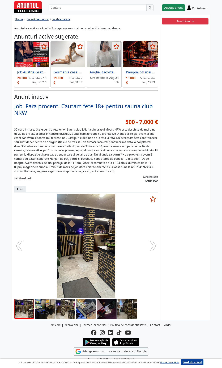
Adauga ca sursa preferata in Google (114, 351)
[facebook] (93, 332)
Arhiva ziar (71, 325)
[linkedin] (110, 332)
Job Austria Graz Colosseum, (40, 72)
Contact (155, 325)
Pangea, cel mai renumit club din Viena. (157, 72)
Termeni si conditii (94, 325)
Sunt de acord (192, 362)
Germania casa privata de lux (76, 72)
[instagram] (102, 332)
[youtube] (128, 332)
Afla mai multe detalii (169, 362)
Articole (55, 325)
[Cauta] (150, 7)
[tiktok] (119, 332)
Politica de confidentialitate (128, 325)
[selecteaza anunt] (44, 46)
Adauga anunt (173, 8)
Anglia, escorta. (102, 72)
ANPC (168, 325)
